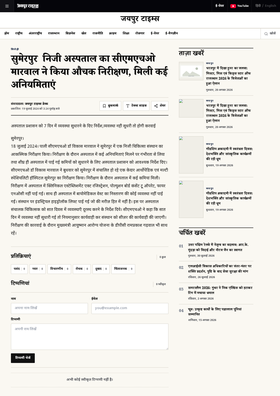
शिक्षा (126, 34)
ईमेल (94, 299)
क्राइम (113, 34)
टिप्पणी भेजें (22, 358)
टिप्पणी (15, 319)
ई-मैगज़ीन (171, 34)
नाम (13, 299)
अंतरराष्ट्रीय (35, 34)
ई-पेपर (219, 6)
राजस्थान (54, 34)
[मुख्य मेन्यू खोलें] (7, 6)
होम (6, 34)
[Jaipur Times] (28, 6)
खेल (83, 34)
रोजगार (140, 34)
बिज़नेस (70, 34)
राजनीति (98, 34)
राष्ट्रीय (19, 34)
